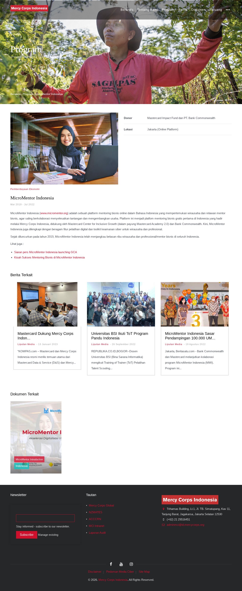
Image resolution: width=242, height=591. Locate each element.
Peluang (215, 9)
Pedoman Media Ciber (120, 571)
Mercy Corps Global (101, 505)
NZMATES (95, 512)
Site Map (144, 571)
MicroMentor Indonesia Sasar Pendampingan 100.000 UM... (190, 335)
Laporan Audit (97, 532)
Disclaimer (94, 571)
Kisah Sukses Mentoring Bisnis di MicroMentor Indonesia (49, 257)
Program (168, 9)
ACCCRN (95, 519)
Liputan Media (26, 344)
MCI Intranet (96, 525)
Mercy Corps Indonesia (113, 579)
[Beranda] (29, 8)
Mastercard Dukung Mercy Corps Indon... (45, 335)
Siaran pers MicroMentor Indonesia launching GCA (45, 252)
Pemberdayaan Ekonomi (25, 189)
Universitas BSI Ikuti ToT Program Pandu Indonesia (119, 335)
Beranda (127, 9)
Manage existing (48, 534)
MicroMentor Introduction (29, 459)
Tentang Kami (147, 9)
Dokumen (198, 9)
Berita (183, 9)
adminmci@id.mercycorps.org (185, 524)
